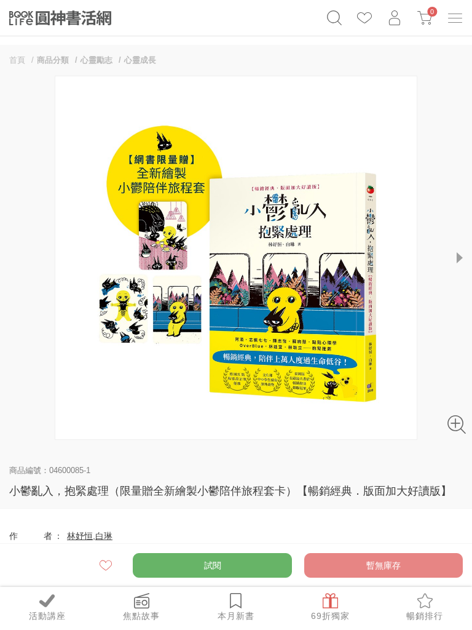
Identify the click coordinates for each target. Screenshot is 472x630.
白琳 (103, 536)
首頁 (17, 60)
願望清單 (106, 565)
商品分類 (53, 60)
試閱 (212, 565)
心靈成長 (140, 60)
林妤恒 (80, 536)
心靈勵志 (96, 60)
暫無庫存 (383, 565)
